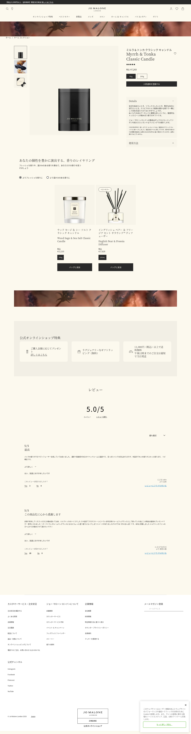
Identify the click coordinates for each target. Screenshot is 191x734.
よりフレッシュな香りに (32, 177)
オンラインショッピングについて (19, 645)
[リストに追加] (175, 54)
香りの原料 (50, 645)
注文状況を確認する (15, 611)
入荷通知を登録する (151, 84)
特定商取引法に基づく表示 (94, 622)
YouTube (11, 691)
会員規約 (88, 633)
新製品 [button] (79, 16)
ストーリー (50, 639)
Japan (33, 716)
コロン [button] (102, 16)
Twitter (10, 686)
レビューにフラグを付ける (156, 486)
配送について (12, 633)
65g (131, 76)
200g (142, 76)
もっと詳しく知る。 (165, 724)
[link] (75, 205)
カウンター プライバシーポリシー (97, 628)
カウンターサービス (53, 616)
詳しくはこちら (27, 2)
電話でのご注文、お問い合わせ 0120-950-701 (24, 650)
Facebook (11, 674)
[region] (164, 716)
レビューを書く (101, 417)
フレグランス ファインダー (55, 633)
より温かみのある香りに (60, 177)
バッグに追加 (74, 267)
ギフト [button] (155, 16)
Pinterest (11, 680)
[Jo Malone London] (97, 9)
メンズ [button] (90, 16)
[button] (151, 101)
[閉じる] (186, 705)
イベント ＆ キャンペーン (55, 628)
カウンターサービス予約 (55, 622)
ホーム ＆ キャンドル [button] (120, 16)
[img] (182, 8)
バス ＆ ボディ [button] (141, 16)
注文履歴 (11, 628)
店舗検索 (49, 611)
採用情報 (88, 616)
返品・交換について (15, 639)
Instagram (11, 669)
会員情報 (11, 622)
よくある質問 (12, 616)
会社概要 (88, 611)
